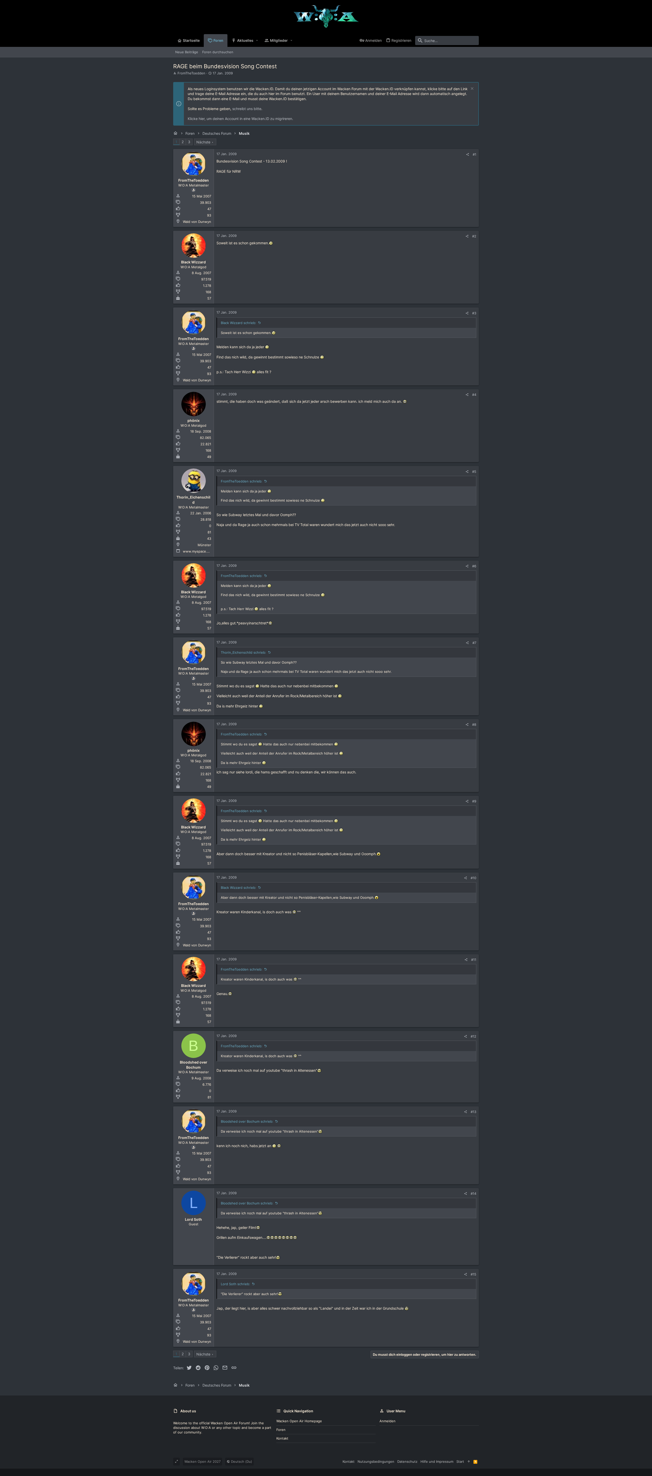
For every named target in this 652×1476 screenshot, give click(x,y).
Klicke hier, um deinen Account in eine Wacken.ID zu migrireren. (240, 118)
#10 (473, 878)
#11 (473, 960)
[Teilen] (467, 154)
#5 (474, 471)
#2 (474, 236)
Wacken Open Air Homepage (299, 1421)
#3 (474, 313)
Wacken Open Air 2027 (202, 1461)
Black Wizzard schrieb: (238, 323)
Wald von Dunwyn (197, 222)
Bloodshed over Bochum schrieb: (247, 1121)
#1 (474, 154)
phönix (193, 420)
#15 (473, 1274)
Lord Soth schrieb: (235, 1284)
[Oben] (469, 1461)
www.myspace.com (198, 551)
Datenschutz (407, 1461)
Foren (281, 1430)
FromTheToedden (191, 73)
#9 (474, 801)
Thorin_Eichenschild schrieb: (243, 652)
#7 (474, 643)
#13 (473, 1112)
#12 (473, 1036)
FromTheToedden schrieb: (241, 481)
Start (460, 1461)
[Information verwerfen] (471, 89)
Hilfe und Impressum (436, 1461)
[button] (257, 40)
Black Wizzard (193, 262)
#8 (474, 724)
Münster (204, 545)
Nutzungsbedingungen (376, 1461)
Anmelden (387, 1421)
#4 (474, 395)
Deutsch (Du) (241, 1461)
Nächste (203, 142)
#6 (474, 566)
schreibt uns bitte (246, 108)
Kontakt (282, 1438)
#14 (473, 1193)
